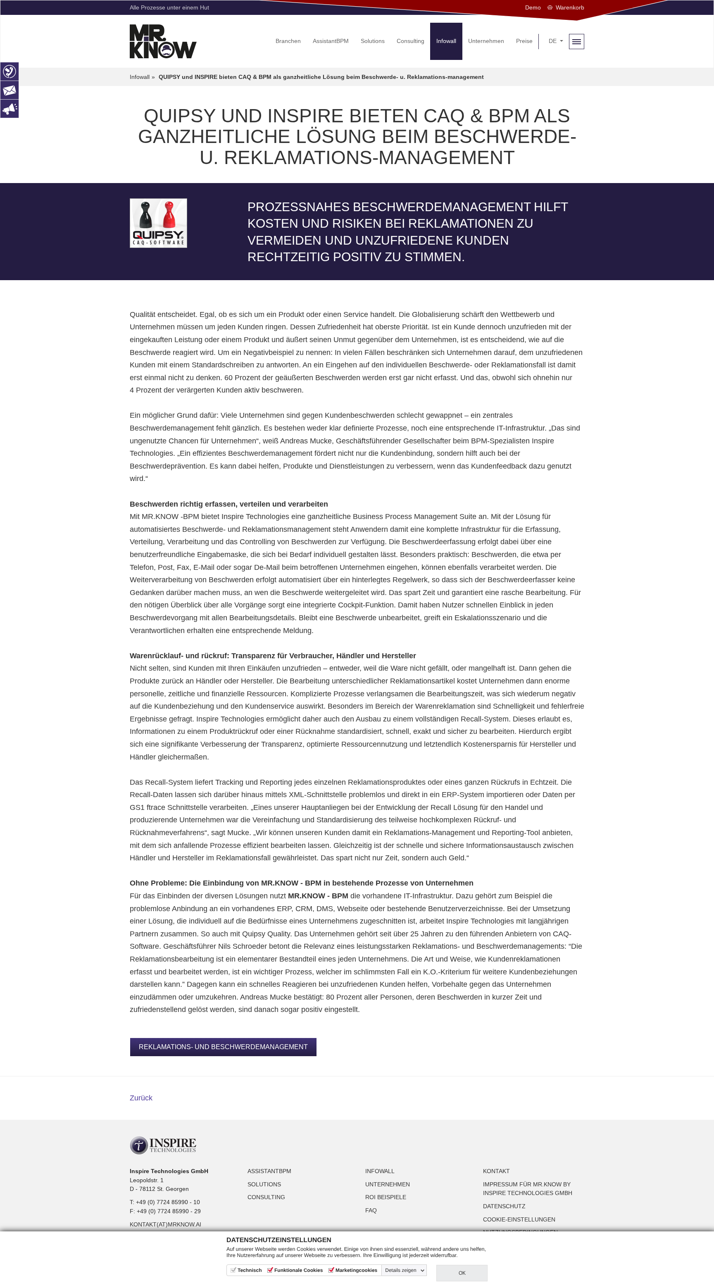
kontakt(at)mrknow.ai (165, 1224)
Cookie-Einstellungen (519, 1219)
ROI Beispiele (385, 1197)
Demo (533, 7)
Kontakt (496, 1171)
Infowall (380, 1171)
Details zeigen (400, 1270)
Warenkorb (570, 7)
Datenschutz (504, 1206)
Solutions (264, 1184)
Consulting (266, 1197)
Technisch (250, 1270)
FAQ (371, 1210)
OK (462, 1273)
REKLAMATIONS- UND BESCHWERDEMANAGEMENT (223, 1046)
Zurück (141, 1098)
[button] (556, 41)
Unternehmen (387, 1184)
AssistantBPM (269, 1171)
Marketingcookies (356, 1270)
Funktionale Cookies (298, 1270)
